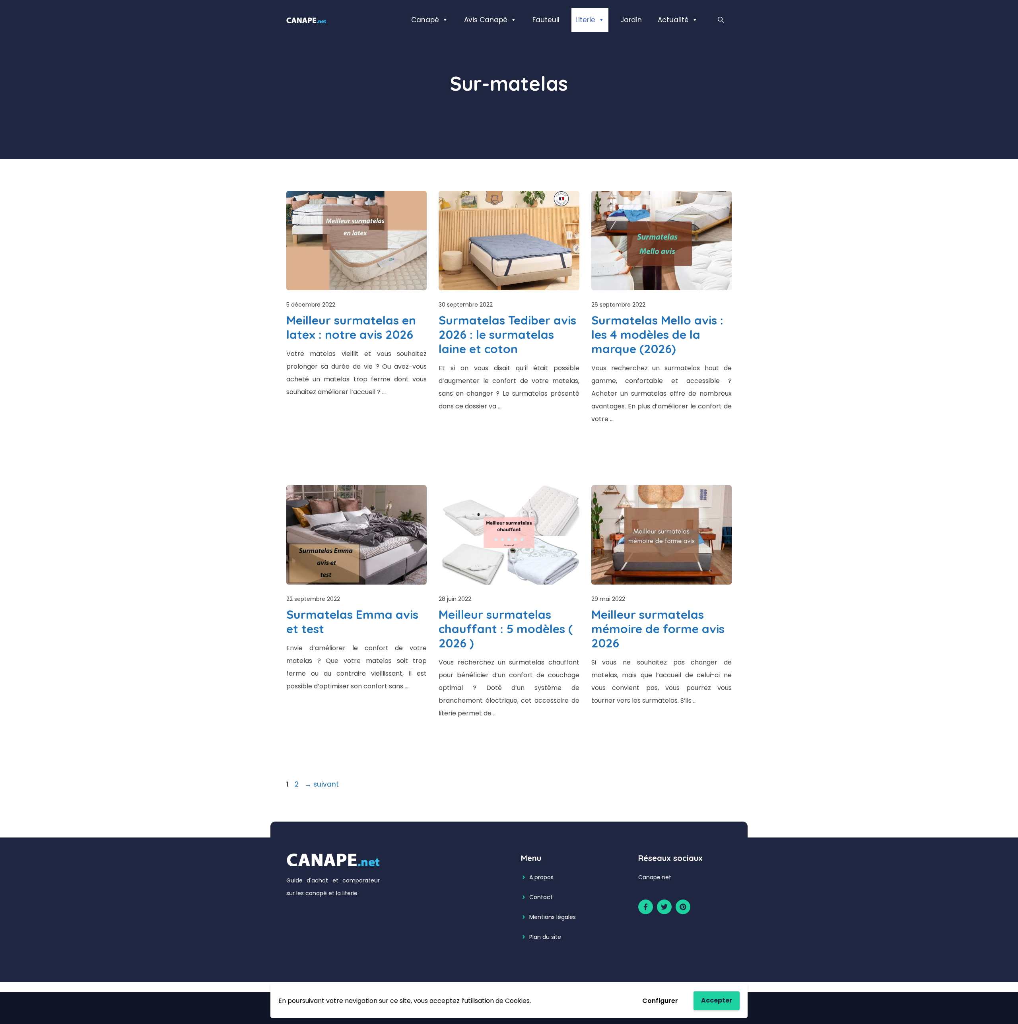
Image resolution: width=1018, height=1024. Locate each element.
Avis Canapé (485, 20)
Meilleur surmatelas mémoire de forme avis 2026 (658, 629)
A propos (541, 877)
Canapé (425, 20)
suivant (322, 784)
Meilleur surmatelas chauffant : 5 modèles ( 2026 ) (506, 629)
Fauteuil (546, 20)
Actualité (673, 20)
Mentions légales (552, 917)
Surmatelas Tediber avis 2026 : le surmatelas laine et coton (507, 334)
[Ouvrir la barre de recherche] (721, 20)
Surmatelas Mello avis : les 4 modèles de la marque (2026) (657, 334)
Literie (585, 20)
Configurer (660, 1000)
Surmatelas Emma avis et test (352, 621)
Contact (541, 897)
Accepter (716, 1000)
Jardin (631, 20)
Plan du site (545, 937)
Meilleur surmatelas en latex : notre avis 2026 (351, 327)
